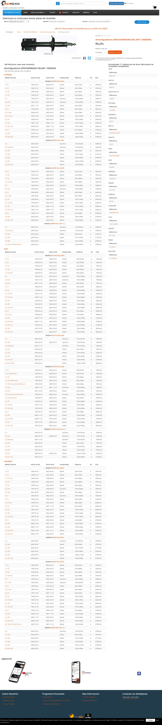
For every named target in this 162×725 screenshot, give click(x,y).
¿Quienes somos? (9, 697)
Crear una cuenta (116, 3)
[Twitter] (89, 58)
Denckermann (106, 36)
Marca (6, 21)
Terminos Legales (89, 697)
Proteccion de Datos (90, 700)
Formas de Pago (8, 704)
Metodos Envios (8, 700)
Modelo (46, 21)
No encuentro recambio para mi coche (56, 700)
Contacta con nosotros (131, 698)
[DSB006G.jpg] (48, 44)
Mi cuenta (129, 3)
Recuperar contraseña (51, 704)
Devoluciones (47, 697)
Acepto (150, 720)
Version (85, 21)
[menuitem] (12, 12)
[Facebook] (84, 58)
